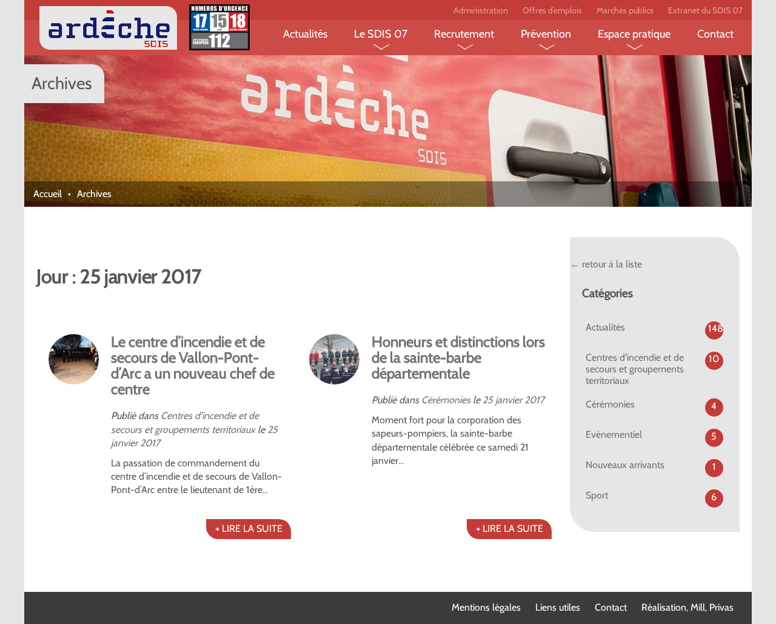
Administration (480, 10)
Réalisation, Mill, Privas (687, 607)
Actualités (305, 34)
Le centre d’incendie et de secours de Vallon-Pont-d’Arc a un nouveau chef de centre (193, 365)
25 (272, 429)
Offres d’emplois (552, 10)
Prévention (546, 34)
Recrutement (464, 34)
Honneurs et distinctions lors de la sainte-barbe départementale (458, 357)
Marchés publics (625, 10)
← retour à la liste (606, 264)
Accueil (47, 194)
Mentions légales (486, 607)
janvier (124, 443)
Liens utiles (557, 607)
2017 (150, 443)
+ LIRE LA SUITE (249, 528)
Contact (715, 34)
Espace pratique (634, 34)
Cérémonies (445, 400)
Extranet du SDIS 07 (705, 10)
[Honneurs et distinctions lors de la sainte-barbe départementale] (334, 359)
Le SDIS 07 (380, 34)
